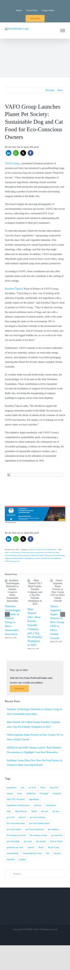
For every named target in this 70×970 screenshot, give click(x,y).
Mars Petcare (21, 811)
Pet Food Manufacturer (48, 549)
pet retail (28, 841)
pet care (44, 811)
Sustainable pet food (32, 853)
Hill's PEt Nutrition (16, 799)
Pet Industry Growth (16, 835)
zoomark (11, 859)
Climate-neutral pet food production (32, 552)
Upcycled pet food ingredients (51, 558)
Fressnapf (44, 793)
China (43, 787)
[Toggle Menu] (63, 30)
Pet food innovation (16, 823)
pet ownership (13, 841)
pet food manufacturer (39, 823)
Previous (49, 90)
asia (22, 787)
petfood (22, 817)
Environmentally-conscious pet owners (17, 555)
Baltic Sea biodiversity (12, 552)
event (19, 793)
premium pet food (15, 847)
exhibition (30, 793)
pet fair (56, 811)
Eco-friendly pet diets (52, 552)
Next (60, 90)
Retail (41, 847)
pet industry (53, 829)
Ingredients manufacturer (18, 805)
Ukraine (57, 853)
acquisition (12, 787)
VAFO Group (12, 163)
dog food (54, 787)
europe (10, 793)
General (37, 549)
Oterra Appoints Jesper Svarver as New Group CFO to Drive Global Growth (57, 622)
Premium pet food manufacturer (54, 555)
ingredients (34, 799)
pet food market (14, 829)
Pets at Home (56, 841)
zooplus (22, 859)
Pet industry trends (38, 835)
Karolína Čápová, (14, 288)
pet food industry (38, 817)
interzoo (38, 805)
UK (47, 853)
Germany (57, 793)
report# (31, 847)
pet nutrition (57, 835)
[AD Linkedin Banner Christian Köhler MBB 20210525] (35, 507)
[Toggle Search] (53, 30)
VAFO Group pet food (12, 561)
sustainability (13, 853)
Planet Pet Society (37, 555)
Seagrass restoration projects (14, 558)
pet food (10, 817)
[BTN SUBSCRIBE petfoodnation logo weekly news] (35, 474)
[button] (8, 153)
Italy (9, 811)
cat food (32, 787)
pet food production (35, 829)
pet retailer (41, 841)
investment (51, 805)
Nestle (34, 811)
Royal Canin (53, 847)
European (31, 549)
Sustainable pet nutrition (32, 558)
